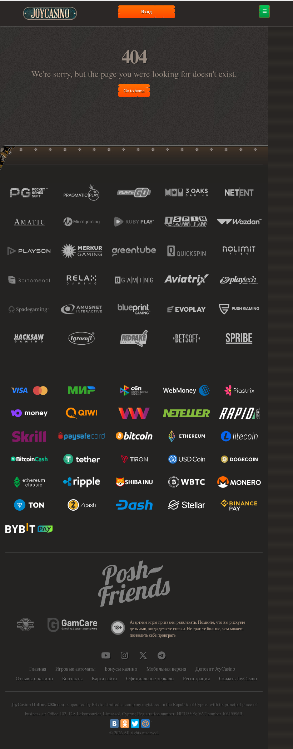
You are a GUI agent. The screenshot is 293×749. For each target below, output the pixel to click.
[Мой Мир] (145, 723)
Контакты (72, 678)
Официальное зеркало (150, 678)
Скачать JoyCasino (238, 678)
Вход (146, 11)
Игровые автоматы (75, 668)
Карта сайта (104, 678)
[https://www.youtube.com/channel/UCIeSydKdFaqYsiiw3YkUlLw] (106, 655)
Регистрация (196, 678)
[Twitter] (135, 723)
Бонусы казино (121, 668)
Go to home (134, 90)
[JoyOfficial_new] (143, 655)
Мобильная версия (166, 668)
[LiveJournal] (156, 723)
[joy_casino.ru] (124, 655)
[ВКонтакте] (114, 723)
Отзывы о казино (34, 678)
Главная (37, 668)
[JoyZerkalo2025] (161, 655)
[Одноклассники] (124, 723)
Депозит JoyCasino (215, 668)
